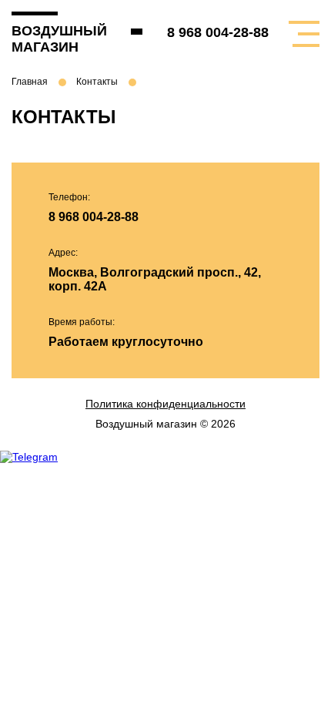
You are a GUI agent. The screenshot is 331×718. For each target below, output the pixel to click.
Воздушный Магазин (50, 39)
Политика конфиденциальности (165, 404)
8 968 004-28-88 (218, 32)
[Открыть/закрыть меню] (304, 34)
